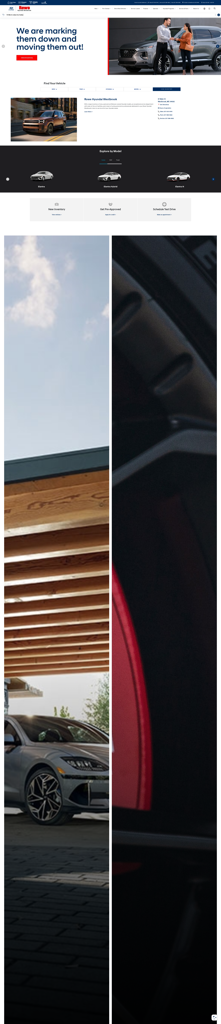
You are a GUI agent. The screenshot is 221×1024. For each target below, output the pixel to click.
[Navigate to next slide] (219, 46)
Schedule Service (166, 124)
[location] (182, 2)
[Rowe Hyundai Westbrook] (22, 8)
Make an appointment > (164, 215)
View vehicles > (56, 215)
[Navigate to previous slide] (1, 46)
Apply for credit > (110, 215)
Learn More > (88, 112)
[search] (214, 8)
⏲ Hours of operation (164, 108)
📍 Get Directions (163, 104)
